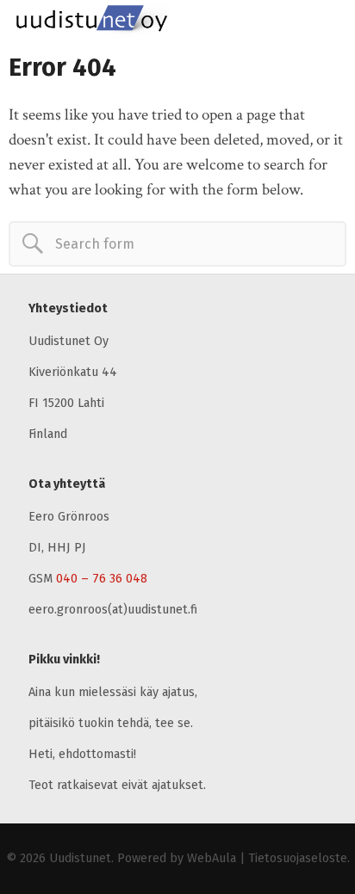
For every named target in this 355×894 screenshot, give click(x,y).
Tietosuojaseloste (297, 858)
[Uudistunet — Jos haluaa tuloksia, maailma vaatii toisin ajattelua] (168, 21)
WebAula (211, 858)
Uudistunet (80, 858)
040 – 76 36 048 (101, 578)
